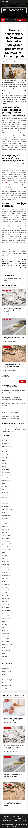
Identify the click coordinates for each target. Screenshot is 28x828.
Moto (3, 674)
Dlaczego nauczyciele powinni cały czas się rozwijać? (14, 338)
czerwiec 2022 (6, 555)
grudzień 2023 (6, 503)
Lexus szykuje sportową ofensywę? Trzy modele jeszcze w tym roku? (20, 263)
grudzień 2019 (6, 638)
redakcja (15, 314)
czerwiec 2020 (6, 624)
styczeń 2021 (6, 604)
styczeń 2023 (6, 535)
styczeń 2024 (6, 500)
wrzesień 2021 (6, 581)
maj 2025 (4, 457)
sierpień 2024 (6, 480)
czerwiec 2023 (6, 521)
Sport (3, 677)
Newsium (9, 826)
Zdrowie (4, 688)
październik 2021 (7, 578)
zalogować (13, 278)
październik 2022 (7, 544)
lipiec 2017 (5, 659)
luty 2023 (4, 532)
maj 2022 (4, 558)
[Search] (16, 19)
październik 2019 (7, 644)
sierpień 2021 (6, 584)
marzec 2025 (5, 463)
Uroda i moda (6, 682)
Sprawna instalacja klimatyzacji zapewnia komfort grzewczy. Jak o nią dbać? (7, 265)
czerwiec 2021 (6, 590)
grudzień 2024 (6, 469)
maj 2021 (4, 592)
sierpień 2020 (6, 618)
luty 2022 (4, 567)
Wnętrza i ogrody (7, 685)
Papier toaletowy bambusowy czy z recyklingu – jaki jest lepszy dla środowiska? (14, 310)
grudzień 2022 (6, 538)
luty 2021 (4, 601)
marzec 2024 (5, 495)
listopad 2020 (6, 610)
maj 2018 (4, 656)
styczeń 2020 (6, 636)
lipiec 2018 (5, 653)
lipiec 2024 (5, 483)
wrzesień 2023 (6, 512)
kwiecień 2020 (6, 630)
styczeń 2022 (6, 569)
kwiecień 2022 (6, 561)
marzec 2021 (5, 598)
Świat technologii (7, 680)
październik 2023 (7, 509)
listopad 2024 (6, 472)
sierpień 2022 (6, 549)
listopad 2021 (6, 575)
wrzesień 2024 (6, 477)
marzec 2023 (5, 529)
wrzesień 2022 (6, 546)
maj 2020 (4, 627)
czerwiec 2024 (6, 486)
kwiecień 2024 (6, 492)
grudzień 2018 (6, 650)
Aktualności (13, 27)
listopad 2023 (6, 506)
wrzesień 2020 (6, 615)
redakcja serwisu (8, 62)
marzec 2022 (5, 564)
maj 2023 (4, 523)
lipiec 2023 (5, 518)
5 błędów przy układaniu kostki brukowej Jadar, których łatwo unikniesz (12, 366)
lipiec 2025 (5, 452)
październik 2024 (7, 475)
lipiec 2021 (5, 587)
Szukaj (5, 376)
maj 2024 (4, 489)
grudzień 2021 (6, 572)
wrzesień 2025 (6, 449)
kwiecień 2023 (6, 526)
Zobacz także (22, 820)
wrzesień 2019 (6, 647)
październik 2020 (7, 613)
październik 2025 (7, 446)
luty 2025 (4, 466)
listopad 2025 (6, 443)
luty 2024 (4, 498)
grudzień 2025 (6, 440)
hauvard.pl (5, 182)
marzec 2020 (5, 633)
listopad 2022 (6, 541)
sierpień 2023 (6, 515)
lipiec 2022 (5, 552)
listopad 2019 (6, 641)
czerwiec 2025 (6, 454)
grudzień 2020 (6, 607)
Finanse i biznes (6, 671)
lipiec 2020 (5, 621)
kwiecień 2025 (6, 460)
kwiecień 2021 (6, 595)
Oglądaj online (22, 20)
